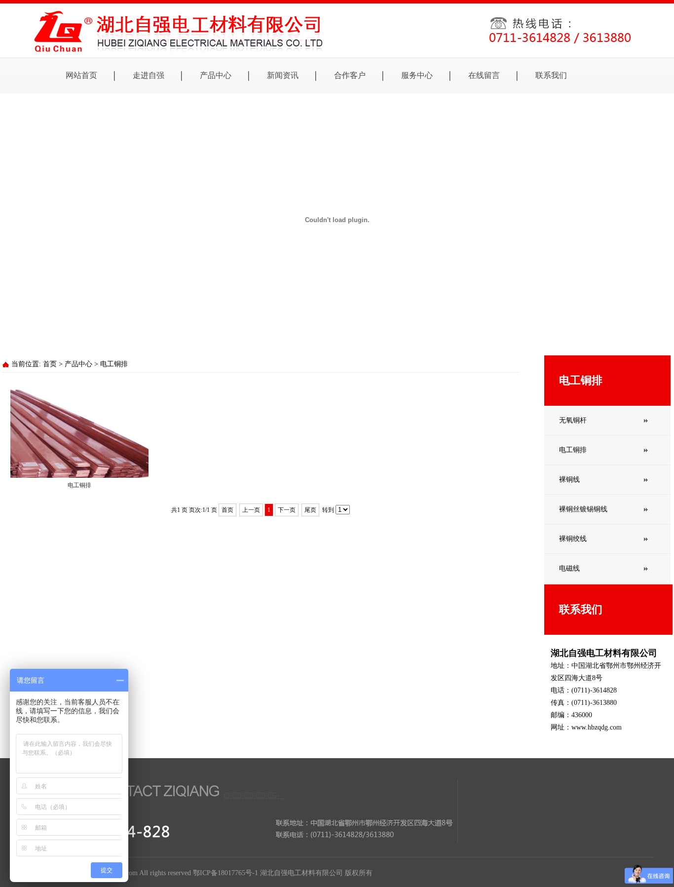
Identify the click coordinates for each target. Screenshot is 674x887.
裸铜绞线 (573, 538)
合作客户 (350, 75)
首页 (50, 364)
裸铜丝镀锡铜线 (583, 509)
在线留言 (484, 75)
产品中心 (215, 75)
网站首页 (81, 75)
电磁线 (569, 568)
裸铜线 (569, 479)
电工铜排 (114, 364)
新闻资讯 (283, 75)
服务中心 (417, 75)
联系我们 (551, 75)
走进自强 (148, 75)
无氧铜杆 (573, 420)
